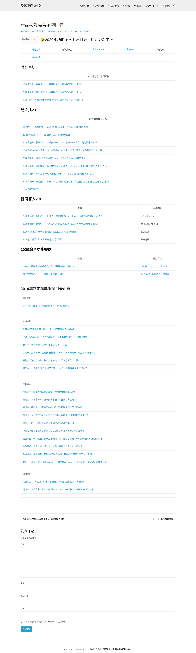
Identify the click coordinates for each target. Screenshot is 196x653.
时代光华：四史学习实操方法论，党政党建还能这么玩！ (49, 392)
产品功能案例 (83, 31)
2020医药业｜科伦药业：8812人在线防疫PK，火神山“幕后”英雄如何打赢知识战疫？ (63, 216)
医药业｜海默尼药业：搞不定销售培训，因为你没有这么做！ (51, 360)
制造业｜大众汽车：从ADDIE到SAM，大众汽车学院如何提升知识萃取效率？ (59, 489)
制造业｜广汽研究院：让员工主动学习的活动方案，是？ (49, 423)
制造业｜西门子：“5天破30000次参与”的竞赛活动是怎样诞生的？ (54, 407)
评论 (22, 544)
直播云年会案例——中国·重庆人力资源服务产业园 (46, 135)
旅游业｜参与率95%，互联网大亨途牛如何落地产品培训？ (50, 399)
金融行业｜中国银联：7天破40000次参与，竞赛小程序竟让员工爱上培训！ (58, 454)
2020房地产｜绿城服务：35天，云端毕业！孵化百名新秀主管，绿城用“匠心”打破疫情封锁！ (66, 181)
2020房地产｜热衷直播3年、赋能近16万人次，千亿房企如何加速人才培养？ (59, 174)
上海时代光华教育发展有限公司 (101, 649)
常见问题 (126, 5)
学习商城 (166, 5)
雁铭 (53, 31)
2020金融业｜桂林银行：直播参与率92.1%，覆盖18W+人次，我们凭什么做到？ (61, 142)
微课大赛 (163, 266)
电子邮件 (24, 596)
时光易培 (145, 274)
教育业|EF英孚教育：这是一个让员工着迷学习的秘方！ (49, 329)
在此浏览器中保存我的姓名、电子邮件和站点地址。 (45, 621)
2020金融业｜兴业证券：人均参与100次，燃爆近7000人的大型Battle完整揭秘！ (61, 224)
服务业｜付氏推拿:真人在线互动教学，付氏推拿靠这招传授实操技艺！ (56, 368)
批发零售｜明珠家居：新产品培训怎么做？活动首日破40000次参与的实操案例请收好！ (64, 439)
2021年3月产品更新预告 (163, 519)
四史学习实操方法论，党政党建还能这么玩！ (44, 274)
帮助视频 (137, 5)
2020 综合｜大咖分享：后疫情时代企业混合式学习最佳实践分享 (53, 100)
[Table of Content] (35, 39)
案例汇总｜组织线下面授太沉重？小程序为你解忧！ (47, 306)
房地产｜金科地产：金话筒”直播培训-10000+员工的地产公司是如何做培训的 (59, 353)
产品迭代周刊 (98, 5)
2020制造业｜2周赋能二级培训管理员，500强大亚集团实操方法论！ (55, 158)
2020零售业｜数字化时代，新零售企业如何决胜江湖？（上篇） (53, 84)
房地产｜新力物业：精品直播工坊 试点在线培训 (45, 345)
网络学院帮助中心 (31, 5)
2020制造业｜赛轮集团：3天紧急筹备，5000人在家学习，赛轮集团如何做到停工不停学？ (65, 166)
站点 (22, 609)
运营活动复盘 (40, 31)
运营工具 (154, 266)
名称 (22, 583)
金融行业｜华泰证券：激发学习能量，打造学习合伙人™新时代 (52, 446)
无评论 (26, 31)
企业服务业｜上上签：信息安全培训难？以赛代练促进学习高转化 (54, 431)
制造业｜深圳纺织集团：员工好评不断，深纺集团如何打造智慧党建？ (56, 415)
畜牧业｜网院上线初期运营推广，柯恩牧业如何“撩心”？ (49, 266)
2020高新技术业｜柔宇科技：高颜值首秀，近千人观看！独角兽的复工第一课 (62, 150)
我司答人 (145, 266)
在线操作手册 (83, 5)
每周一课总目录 (151, 5)
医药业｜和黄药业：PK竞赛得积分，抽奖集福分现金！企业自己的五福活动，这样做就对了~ (66, 462)
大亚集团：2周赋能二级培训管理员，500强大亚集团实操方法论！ (54, 482)
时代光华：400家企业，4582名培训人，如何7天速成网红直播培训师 (55, 127)
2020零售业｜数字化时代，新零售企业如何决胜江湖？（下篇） (53, 92)
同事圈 (166, 274)
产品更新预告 (113, 5)
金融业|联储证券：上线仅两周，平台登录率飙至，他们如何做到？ (56, 337)
